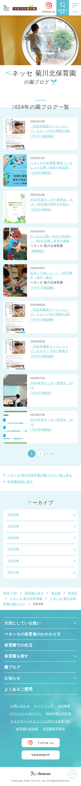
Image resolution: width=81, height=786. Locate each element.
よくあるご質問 (18, 689)
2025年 (14, 526)
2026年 (14, 515)
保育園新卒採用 (54, 729)
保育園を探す (34, 593)
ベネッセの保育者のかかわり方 (32, 634)
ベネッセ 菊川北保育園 (26, 598)
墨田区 (73, 593)
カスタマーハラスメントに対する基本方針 (40, 721)
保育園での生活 (18, 645)
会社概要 (64, 706)
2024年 (14, 538)
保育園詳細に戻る (20, 481)
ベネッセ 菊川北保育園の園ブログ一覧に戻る (40, 475)
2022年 (14, 561)
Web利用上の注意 (58, 713)
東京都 (56, 593)
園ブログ (12, 667)
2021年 (14, 572)
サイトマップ (43, 706)
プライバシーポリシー (25, 713)
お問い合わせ (20, 706)
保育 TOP (10, 593)
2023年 (14, 549)
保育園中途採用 (27, 729)
